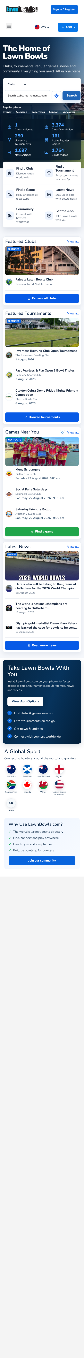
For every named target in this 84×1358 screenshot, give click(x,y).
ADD (68, 27)
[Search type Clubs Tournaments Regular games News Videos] (16, 84)
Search (71, 95)
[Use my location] (56, 95)
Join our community (42, 860)
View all (73, 241)
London (53, 112)
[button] (9, 26)
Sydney (7, 112)
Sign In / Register (64, 9)
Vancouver (69, 112)
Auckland (21, 112)
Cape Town (38, 112)
